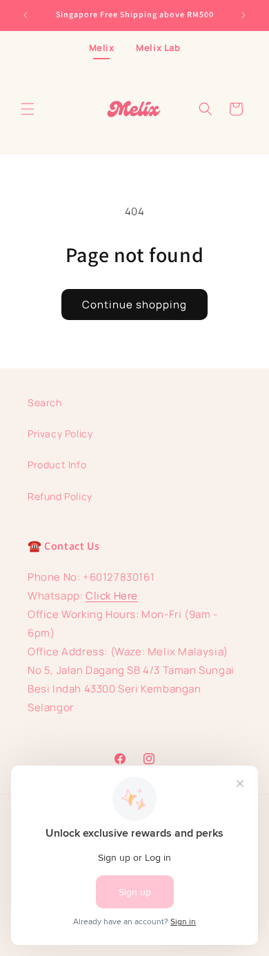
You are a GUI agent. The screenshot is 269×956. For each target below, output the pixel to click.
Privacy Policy (60, 433)
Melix (101, 47)
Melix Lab (158, 47)
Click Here (112, 595)
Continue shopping (134, 304)
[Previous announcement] (25, 15)
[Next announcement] (243, 15)
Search (45, 402)
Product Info (57, 464)
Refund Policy (60, 496)
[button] (27, 109)
